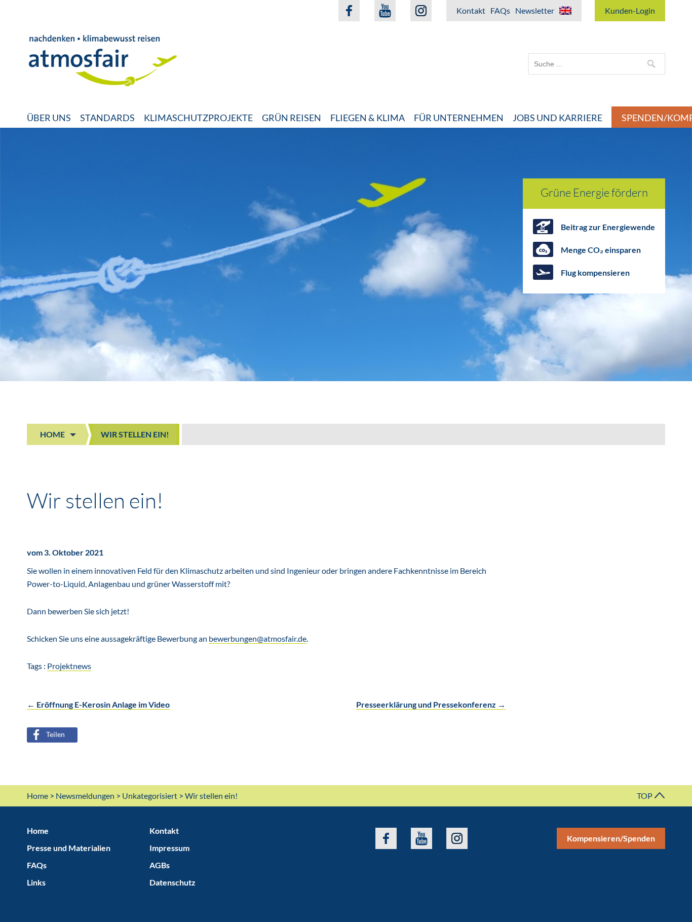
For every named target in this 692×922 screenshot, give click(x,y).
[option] (346, 254)
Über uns (49, 117)
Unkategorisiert (149, 795)
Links (36, 882)
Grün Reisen (291, 117)
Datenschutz (172, 882)
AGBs (159, 865)
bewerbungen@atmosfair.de (257, 638)
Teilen (55, 734)
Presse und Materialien (68, 848)
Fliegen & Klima (367, 117)
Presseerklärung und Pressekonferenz (431, 704)
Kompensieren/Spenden (611, 838)
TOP (645, 795)
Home (52, 434)
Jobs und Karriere (557, 117)
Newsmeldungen (85, 795)
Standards (107, 117)
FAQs (500, 10)
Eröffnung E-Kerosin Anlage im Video (98, 704)
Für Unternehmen (459, 117)
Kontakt (470, 10)
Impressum (169, 848)
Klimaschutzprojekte (198, 117)
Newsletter (534, 10)
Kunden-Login (630, 10)
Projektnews (69, 666)
